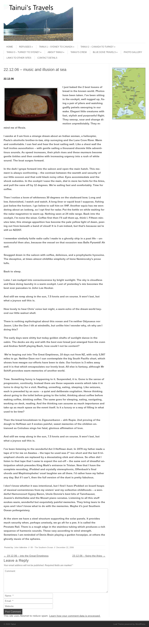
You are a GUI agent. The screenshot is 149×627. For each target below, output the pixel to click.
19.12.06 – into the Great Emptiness (26, 555)
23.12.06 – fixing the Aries (88, 555)
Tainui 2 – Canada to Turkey (97, 47)
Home (9, 47)
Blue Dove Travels (104, 52)
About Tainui (55, 52)
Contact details (47, 58)
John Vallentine (20, 547)
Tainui (13, 624)
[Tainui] (38, 39)
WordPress (140, 624)
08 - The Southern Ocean (42, 547)
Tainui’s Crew (79, 52)
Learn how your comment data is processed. (74, 615)
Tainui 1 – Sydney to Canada (56, 47)
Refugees (25, 47)
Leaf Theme (118, 624)
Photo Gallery (133, 52)
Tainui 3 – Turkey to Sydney (23, 52)
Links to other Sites (19, 58)
